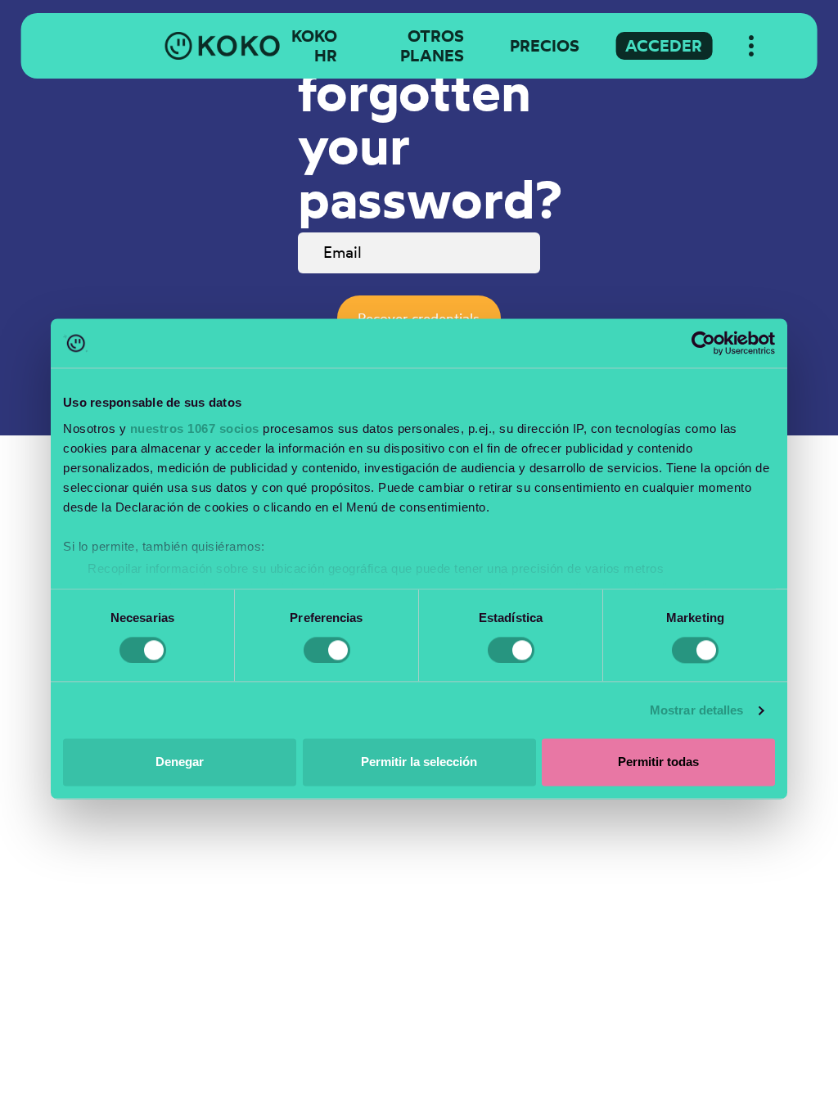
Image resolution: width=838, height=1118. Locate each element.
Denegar (179, 762)
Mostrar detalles (697, 710)
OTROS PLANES (432, 45)
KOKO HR (314, 45)
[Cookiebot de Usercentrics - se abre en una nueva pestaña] (703, 343)
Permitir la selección (419, 762)
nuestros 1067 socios (194, 428)
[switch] (327, 650)
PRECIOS (544, 45)
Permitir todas (658, 762)
